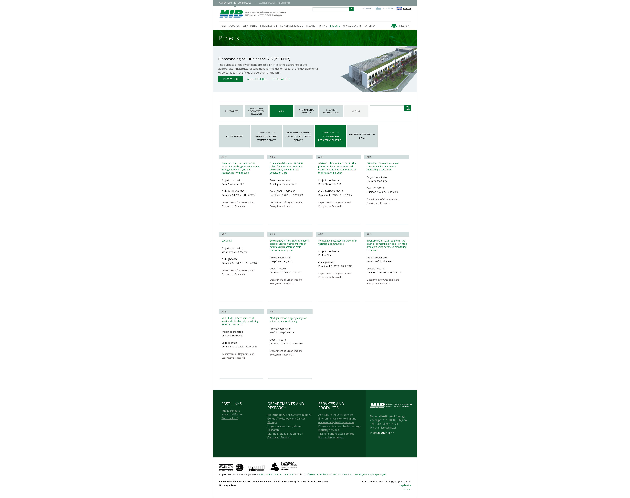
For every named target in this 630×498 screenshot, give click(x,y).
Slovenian (388, 8)
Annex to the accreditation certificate (276, 474)
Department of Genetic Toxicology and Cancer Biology (298, 136)
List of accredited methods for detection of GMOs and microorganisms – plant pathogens (344, 474)
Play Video (230, 79)
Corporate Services (279, 437)
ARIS (281, 111)
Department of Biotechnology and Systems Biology (266, 136)
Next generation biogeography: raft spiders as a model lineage (288, 319)
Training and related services (336, 433)
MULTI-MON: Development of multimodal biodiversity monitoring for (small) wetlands (239, 321)
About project (257, 79)
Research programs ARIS (331, 111)
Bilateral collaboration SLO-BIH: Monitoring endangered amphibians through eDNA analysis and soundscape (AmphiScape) (240, 168)
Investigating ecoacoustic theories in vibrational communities (337, 242)
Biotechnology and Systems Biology (289, 415)
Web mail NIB (229, 418)
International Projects (306, 111)
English (407, 8)
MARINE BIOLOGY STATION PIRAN (274, 2)
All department (234, 136)
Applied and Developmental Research (256, 111)
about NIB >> (385, 432)
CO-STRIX (226, 240)
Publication (281, 79)
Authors (407, 489)
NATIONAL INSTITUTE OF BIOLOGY (235, 2)
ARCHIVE (356, 111)
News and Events (231, 414)
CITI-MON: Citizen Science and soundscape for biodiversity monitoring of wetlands (383, 166)
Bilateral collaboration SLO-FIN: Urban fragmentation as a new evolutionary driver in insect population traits (286, 168)
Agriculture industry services (335, 415)
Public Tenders (230, 410)
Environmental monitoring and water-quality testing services (337, 420)
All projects (231, 111)
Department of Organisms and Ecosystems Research (330, 136)
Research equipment (331, 437)
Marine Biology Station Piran (362, 136)
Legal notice (405, 485)
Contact (368, 8)
